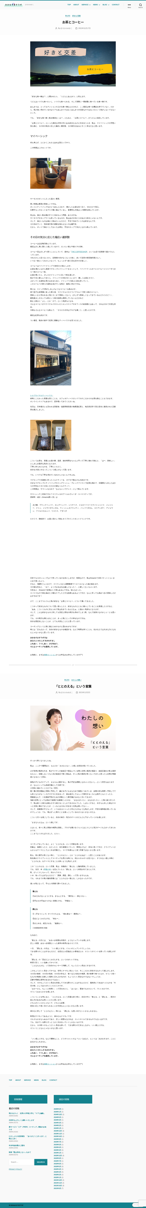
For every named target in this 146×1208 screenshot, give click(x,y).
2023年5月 (57, 1144)
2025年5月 (57, 1109)
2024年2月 (57, 1125)
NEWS (95, 5)
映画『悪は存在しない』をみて (20, 1152)
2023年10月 (58, 1136)
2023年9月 (57, 1139)
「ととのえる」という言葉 (73, 686)
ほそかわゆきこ (66, 28)
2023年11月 (58, 1134)
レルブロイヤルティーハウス (41, 395)
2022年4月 (57, 1169)
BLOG (105, 5)
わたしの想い (76, 680)
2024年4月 (57, 1120)
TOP (69, 5)
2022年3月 (57, 1172)
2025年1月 (57, 1112)
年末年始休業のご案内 (17, 1145)
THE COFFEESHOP (79, 252)
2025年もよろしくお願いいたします (21, 1120)
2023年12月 (58, 1131)
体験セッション (50, 655)
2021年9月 (57, 1188)
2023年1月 (57, 1153)
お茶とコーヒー (73, 22)
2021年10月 (58, 1185)
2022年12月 (58, 1155)
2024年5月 (57, 1117)
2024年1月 (57, 1128)
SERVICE (85, 5)
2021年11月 (58, 1183)
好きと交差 (76, 16)
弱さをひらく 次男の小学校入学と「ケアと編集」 (27, 1113)
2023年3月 (57, 1150)
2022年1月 (57, 1177)
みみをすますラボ (18, 1205)
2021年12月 (58, 1180)
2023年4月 (57, 1147)
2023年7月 (57, 1142)
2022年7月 (57, 1161)
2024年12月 (58, 1114)
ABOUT (76, 5)
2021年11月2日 (84, 692)
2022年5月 (57, 1166)
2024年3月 (57, 1123)
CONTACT (115, 5)
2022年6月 (57, 1164)
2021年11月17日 (84, 28)
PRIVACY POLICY (15, 1169)
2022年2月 (57, 1175)
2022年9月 (57, 1158)
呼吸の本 (47, 869)
